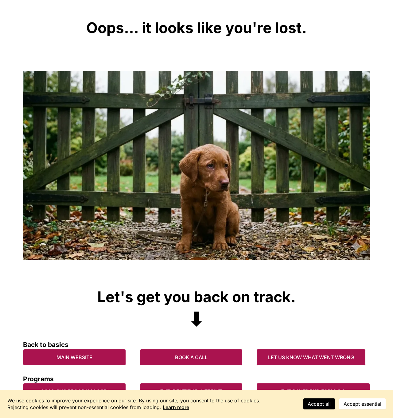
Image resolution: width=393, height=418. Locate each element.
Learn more (176, 407)
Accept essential (362, 404)
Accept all (319, 404)
